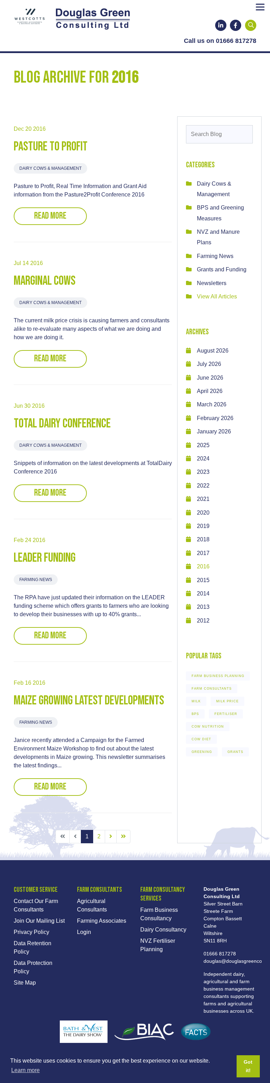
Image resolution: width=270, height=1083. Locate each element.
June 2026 (210, 378)
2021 (203, 499)
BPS (195, 714)
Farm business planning (218, 676)
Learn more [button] (25, 1070)
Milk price (227, 701)
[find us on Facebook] (235, 25)
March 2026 (211, 404)
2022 (203, 486)
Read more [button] (50, 216)
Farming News (35, 579)
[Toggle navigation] (260, 7)
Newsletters (211, 283)
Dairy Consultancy (163, 930)
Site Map (25, 983)
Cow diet (201, 739)
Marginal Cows (45, 281)
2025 (203, 445)
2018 (203, 539)
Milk (196, 701)
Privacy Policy (31, 932)
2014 (203, 594)
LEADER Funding (45, 558)
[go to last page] (123, 836)
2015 (203, 580)
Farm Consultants (212, 688)
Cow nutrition (208, 726)
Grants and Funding (221, 269)
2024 (203, 459)
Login (84, 932)
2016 (203, 566)
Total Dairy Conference (62, 423)
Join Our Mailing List (39, 921)
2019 (203, 526)
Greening (202, 752)
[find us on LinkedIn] (220, 25)
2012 (203, 621)
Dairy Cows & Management (50, 168)
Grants (235, 752)
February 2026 (215, 418)
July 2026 (209, 364)
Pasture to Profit (51, 146)
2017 (203, 553)
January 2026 (214, 431)
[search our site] (251, 25)
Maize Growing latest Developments (89, 700)
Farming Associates (101, 921)
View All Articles (217, 296)
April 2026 (210, 391)
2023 (203, 472)
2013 (203, 607)
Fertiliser (225, 714)
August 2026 (213, 351)
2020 (203, 513)
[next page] (111, 836)
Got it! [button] (248, 1066)
